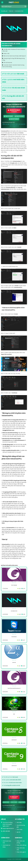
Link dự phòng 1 (9, 116)
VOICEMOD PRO (14, 611)
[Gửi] (25, 6)
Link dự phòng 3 (15, 119)
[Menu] (2, 2)
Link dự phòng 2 (20, 116)
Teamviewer (14, 636)
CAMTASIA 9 (14, 765)
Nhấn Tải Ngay (15, 110)
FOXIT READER (14, 585)
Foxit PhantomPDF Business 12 (14, 688)
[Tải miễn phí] (14, 2)
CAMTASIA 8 (14, 739)
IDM (14, 714)
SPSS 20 (14, 662)
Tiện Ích (14, 582)
